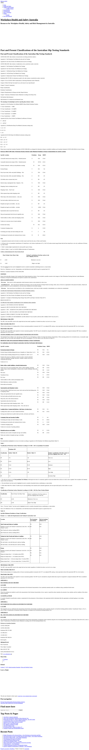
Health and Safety (7, 6)
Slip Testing (30, 667)
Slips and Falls (24, 667)
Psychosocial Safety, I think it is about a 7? (12, 727)
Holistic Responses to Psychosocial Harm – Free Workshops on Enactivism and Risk (22, 735)
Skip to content (4, 1)
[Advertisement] (44, 37)
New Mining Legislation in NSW (10, 724)
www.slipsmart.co (7, 654)
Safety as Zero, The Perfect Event (10, 723)
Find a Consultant (7, 12)
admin (10, 667)
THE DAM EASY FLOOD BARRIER (12, 703)
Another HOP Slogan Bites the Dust (11, 740)
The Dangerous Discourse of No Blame (12, 738)
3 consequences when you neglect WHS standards (14, 720)
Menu (2, 2)
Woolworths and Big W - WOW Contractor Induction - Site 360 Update (19, 719)
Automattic (26, 748)
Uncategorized (6, 11)
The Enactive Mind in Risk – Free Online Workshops (15, 737)
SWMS (5, 13)
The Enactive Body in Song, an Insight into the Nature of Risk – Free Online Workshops (22, 736)
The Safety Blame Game (8, 725)
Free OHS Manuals (7, 16)
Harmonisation (6, 10)
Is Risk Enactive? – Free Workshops (11, 743)
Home (4, 5)
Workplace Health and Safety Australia (19, 19)
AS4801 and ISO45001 (8, 7)
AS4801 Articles (9, 8)
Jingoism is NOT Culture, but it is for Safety (13, 722)
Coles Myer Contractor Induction (10, 717)
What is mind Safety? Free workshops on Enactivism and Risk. (17, 742)
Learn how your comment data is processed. (27, 696)
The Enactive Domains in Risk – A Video (12, 741)
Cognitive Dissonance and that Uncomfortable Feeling (15, 745)
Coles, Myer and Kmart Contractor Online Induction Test (15, 718)
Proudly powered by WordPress (8, 748)
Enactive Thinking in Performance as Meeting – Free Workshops (17, 746)
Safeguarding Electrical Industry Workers (13, 702)
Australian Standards (15, 667)
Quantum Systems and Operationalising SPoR (13, 728)
